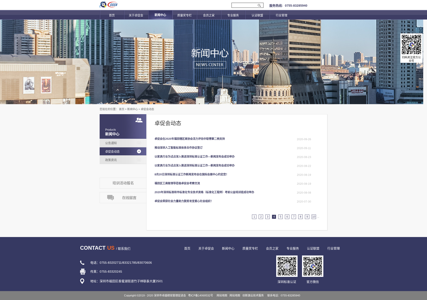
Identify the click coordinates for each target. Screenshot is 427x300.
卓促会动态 (147, 109)
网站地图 (221, 295)
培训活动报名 (123, 183)
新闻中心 (132, 109)
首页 (112, 15)
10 (313, 216)
